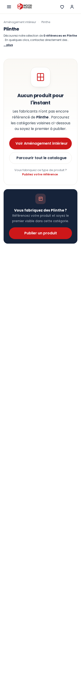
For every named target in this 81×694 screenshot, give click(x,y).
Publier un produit (40, 233)
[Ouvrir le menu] (9, 6)
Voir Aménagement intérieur (42, 143)
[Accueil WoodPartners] (24, 7)
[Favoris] (62, 6)
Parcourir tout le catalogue (41, 157)
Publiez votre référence (40, 174)
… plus (8, 45)
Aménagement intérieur (20, 22)
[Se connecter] (72, 6)
